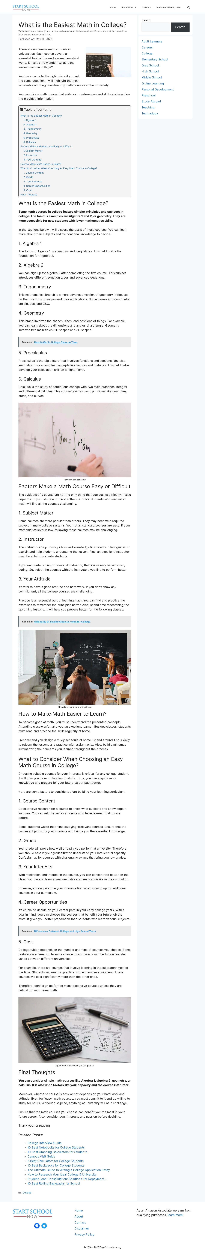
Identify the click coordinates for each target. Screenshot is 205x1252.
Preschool (149, 95)
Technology (150, 113)
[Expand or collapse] (127, 109)
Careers (146, 7)
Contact (80, 1222)
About (78, 1216)
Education (127, 7)
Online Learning (153, 83)
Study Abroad (151, 101)
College (27, 1192)
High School (150, 71)
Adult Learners (152, 41)
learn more (175, 1215)
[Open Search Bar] (188, 7)
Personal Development (169, 7)
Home (113, 7)
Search (146, 20)
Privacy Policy (84, 1234)
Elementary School (155, 59)
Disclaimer (81, 1228)
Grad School (150, 65)
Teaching (148, 107)
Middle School (152, 77)
